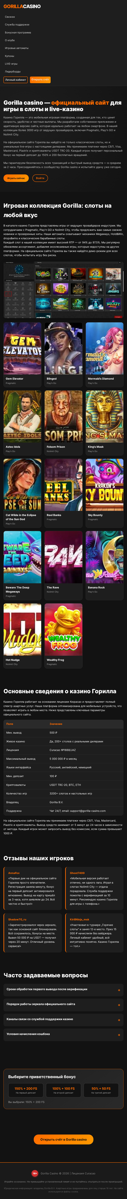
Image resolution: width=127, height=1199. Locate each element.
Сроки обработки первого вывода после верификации (47, 989)
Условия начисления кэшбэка (28, 1034)
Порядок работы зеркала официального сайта (41, 1004)
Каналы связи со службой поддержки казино (40, 1019)
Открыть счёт (40, 79)
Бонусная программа (18, 32)
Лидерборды (13, 71)
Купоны (9, 56)
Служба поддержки (17, 24)
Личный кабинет (15, 79)
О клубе (10, 40)
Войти (40, 178)
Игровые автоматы (16, 48)
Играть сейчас (16, 178)
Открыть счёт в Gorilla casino (63, 1139)
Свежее (10, 16)
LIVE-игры (11, 63)
